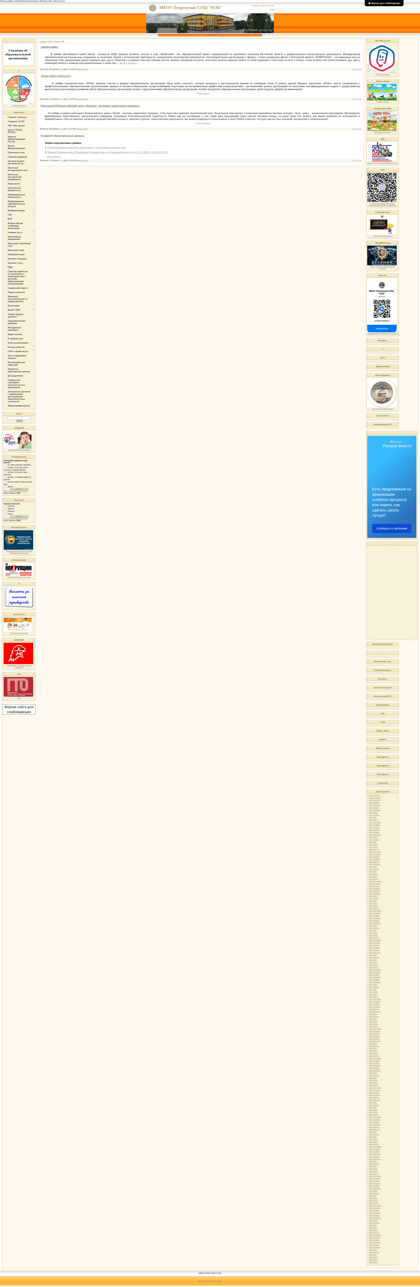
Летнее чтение (383, 102)
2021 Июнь (373, 1110)
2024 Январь (374, 1186)
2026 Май (373, 1255)
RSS (272, 10)
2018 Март (373, 1014)
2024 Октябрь (374, 1208)
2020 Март (373, 1073)
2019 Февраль (374, 1041)
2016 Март (373, 955)
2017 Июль (373, 994)
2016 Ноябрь (374, 975)
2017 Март (373, 985)
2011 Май (373, 817)
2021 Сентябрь (375, 1117)
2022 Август (374, 1144)
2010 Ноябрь (374, 803)
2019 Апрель (374, 1046)
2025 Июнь (373, 1228)
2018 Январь (374, 1009)
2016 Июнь (373, 962)
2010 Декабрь (374, 805)
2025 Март (373, 1220)
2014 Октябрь (374, 913)
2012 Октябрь (374, 854)
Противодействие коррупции (19, 577)
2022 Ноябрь (374, 1152)
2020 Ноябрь (374, 1093)
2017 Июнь (373, 992)
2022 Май (373, 1137)
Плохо (10, 514)
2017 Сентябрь (375, 999)
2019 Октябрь (374, 1061)
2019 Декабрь (374, 1066)
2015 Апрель (374, 928)
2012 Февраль (374, 835)
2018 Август (374, 1026)
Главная (209, 35)
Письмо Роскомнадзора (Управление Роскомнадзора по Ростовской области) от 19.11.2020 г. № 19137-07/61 (107, 152)
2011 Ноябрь (374, 827)
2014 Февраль (374, 894)
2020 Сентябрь (375, 1088)
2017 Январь (374, 980)
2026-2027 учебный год (382, 236)
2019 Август (374, 1056)
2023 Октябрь (374, 1179)
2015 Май (373, 930)
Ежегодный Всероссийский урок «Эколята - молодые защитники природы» (90, 105)
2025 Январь (374, 1215)
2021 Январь (374, 1098)
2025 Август (374, 1233)
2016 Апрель (374, 957)
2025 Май (373, 1225)
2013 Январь (374, 862)
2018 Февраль (374, 1012)
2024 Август (374, 1203)
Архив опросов (21, 491)
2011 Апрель (374, 815)
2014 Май (373, 901)
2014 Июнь (373, 903)
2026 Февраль (374, 1247)
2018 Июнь (373, 1021)
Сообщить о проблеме (392, 528)
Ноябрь (57, 41)
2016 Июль (373, 965)
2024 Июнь (373, 1198)
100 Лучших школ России (382, 409)
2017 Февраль (374, 982)
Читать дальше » (128, 63)
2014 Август (374, 908)
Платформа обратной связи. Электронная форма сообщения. (382, 204)
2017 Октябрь (374, 1002)
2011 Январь (374, 808)
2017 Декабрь (374, 1007)
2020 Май (373, 1078)
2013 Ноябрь (374, 886)
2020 (50, 41)
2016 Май (373, 960)
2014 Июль (373, 906)
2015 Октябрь (374, 943)
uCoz (220, 1281)
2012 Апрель (374, 840)
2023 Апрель (374, 1164)
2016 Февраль (374, 953)
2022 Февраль (374, 1129)
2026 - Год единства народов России (382, 163)
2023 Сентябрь (375, 1176)
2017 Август (374, 997)
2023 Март (373, 1161)
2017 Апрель (374, 987)
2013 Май (373, 872)
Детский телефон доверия (19, 450)
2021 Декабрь (374, 1125)
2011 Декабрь (374, 830)
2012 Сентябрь (375, 852)
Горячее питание (19, 105)
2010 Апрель (374, 795)
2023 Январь (374, 1156)
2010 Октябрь (374, 800)
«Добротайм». (50, 47)
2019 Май (373, 1048)
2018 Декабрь (374, 1036)
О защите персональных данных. (63, 135)
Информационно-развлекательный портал (71, 147)
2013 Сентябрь (375, 881)
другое (10, 487)
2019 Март (373, 1043)
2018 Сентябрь (375, 1029)
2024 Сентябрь (375, 1206)
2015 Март (373, 926)
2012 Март (373, 837)
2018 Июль (373, 1024)
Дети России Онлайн (19, 633)
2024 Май (373, 1196)
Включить (44, 1)
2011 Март (373, 813)
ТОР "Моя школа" (382, 74)
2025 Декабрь (374, 1242)
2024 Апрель (374, 1193)
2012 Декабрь (374, 859)
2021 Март (373, 1102)
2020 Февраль (374, 1070)
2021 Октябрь (374, 1120)
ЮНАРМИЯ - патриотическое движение (19, 666)
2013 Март (373, 867)
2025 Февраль (374, 1218)
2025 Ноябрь (374, 1240)
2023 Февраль (374, 1159)
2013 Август (374, 879)
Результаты (8, 491)
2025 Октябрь (374, 1238)
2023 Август (374, 1174)
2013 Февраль (374, 864)
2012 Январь (374, 832)
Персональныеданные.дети (110, 147)
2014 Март (373, 896)
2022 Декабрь (374, 1154)
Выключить (34, 1)
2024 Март (373, 1191)
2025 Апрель (374, 1223)
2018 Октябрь (374, 1031)
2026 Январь (374, 1245)
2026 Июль (373, 1260)
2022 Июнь (373, 1139)
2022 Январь (374, 1127)
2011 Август (374, 820)
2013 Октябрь (374, 884)
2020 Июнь (373, 1080)
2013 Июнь (373, 874)
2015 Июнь (373, 933)
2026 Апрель (374, 1252)
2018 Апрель (374, 1016)
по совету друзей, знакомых (19, 465)
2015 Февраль (374, 923)
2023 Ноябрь (374, 1181)
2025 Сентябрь (375, 1235)
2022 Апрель (374, 1134)
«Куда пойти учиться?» (56, 76)
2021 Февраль (374, 1100)
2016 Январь (374, 950)
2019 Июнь (373, 1051)
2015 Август (374, 938)
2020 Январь (374, 1068)
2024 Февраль (374, 1188)
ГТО (19, 698)
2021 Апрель (374, 1105)
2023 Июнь (373, 1169)
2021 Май (373, 1107)
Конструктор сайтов (206, 1281)
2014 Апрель (374, 899)
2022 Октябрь (374, 1149)
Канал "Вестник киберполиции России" (382, 268)
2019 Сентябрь (375, 1058)
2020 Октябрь (374, 1090)
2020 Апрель (374, 1075)
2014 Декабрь (374, 918)
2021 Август (374, 1115)
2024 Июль (373, 1201)
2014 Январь (374, 891)
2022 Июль (373, 1142)
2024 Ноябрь (374, 1211)
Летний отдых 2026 (383, 132)
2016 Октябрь (374, 972)
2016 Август (374, 967)
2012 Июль (373, 847)
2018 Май (373, 1019)
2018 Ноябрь (374, 1034)
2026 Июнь (373, 1257)
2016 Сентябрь (375, 970)
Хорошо (11, 509)
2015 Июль (373, 935)
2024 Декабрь (374, 1213)
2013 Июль (373, 876)
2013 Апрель (374, 869)
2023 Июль (373, 1171)
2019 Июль (373, 1053)
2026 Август (374, 1262)
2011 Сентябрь (375, 822)
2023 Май (373, 1166)
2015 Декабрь (374, 948)
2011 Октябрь (374, 825)
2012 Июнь (373, 844)
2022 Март (373, 1132)
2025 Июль (373, 1230)
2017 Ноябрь (374, 1004)
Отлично (11, 506)
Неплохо (11, 511)
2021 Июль (373, 1112)
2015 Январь (374, 921)
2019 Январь (374, 1039)
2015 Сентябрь (375, 940)
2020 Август (374, 1085)
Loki (61, 69)
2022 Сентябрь (375, 1147)
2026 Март (373, 1250)
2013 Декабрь (374, 889)
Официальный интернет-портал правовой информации (19, 552)
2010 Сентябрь (375, 798)
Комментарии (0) (82, 69)
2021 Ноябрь (374, 1122)
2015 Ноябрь (374, 945)
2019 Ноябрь (374, 1063)
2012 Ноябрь (374, 857)
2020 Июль (373, 1083)
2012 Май (373, 842)
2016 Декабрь (374, 977)
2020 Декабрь (374, 1095)
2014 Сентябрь (375, 911)
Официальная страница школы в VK (383, 334)
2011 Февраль (374, 810)
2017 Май (373, 989)
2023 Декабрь (374, 1183)
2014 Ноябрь (374, 916)
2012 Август (374, 849)
